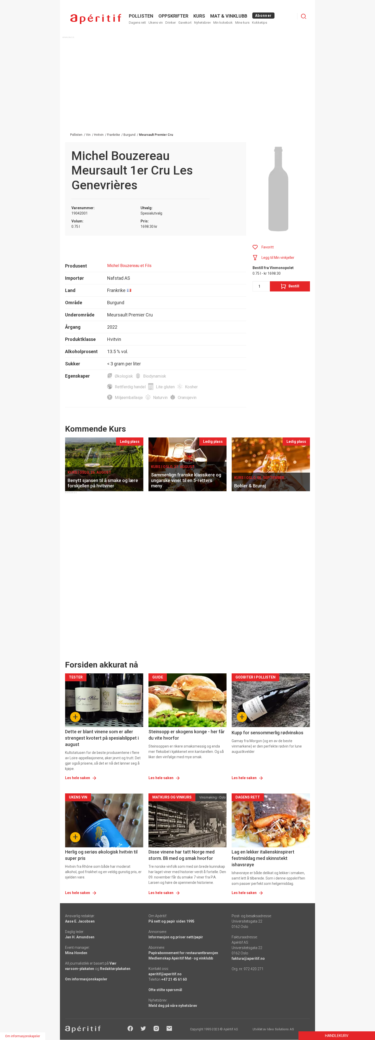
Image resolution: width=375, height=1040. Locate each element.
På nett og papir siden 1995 (171, 921)
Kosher (191, 386)
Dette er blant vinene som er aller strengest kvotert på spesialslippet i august (102, 738)
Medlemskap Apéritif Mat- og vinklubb (180, 958)
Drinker (170, 22)
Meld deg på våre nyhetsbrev (172, 1006)
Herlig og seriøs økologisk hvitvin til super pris (101, 855)
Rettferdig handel (130, 386)
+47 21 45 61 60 (174, 979)
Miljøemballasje (129, 397)
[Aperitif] (95, 19)
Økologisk (124, 376)
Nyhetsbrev (202, 22)
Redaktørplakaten (115, 969)
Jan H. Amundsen (79, 937)
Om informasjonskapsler (86, 979)
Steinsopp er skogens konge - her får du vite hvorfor (186, 735)
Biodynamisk (154, 376)
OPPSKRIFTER (173, 16)
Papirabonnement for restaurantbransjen (183, 953)
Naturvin (160, 397)
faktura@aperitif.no (248, 958)
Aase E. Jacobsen (80, 921)
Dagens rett (137, 22)
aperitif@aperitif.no (165, 974)
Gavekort (185, 22)
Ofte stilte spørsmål (165, 990)
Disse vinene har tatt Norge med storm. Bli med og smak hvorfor (181, 855)
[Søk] (303, 16)
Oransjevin (187, 397)
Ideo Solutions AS (280, 1029)
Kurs (199, 16)
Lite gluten (165, 386)
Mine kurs (242, 22)
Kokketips (259, 22)
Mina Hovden (76, 953)
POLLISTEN (141, 16)
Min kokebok (223, 22)
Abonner (263, 16)
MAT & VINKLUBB (228, 16)
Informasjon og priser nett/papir (175, 937)
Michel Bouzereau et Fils (129, 265)
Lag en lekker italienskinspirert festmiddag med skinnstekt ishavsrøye (263, 858)
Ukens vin (155, 22)
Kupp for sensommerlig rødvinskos (267, 732)
